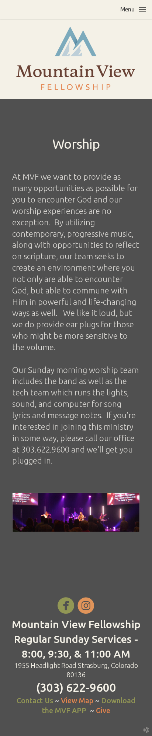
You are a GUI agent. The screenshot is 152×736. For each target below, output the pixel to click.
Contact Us (35, 701)
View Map (78, 701)
